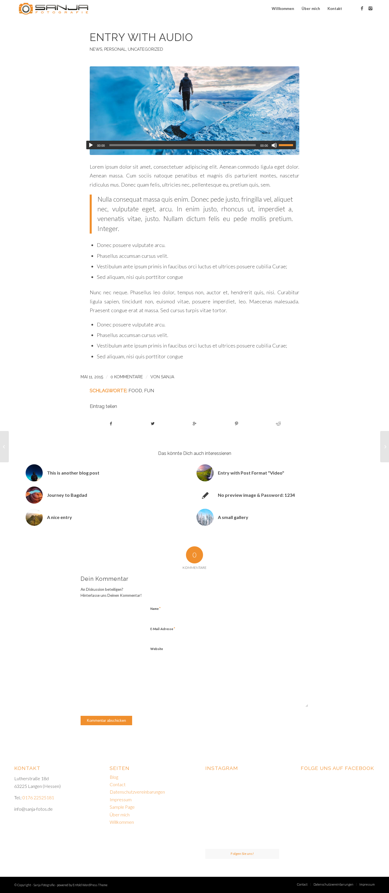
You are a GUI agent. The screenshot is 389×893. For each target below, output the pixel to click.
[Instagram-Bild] (267, 811)
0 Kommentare (126, 376)
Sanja (167, 376)
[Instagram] (370, 8)
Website (156, 649)
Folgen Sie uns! (242, 853)
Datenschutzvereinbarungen (137, 791)
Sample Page (122, 807)
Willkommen (122, 822)
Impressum (121, 799)
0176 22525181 (38, 797)
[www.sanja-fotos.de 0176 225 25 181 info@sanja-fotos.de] (242, 785)
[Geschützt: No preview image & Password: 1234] (4, 446)
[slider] (287, 145)
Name (155, 608)
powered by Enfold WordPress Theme (82, 885)
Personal (115, 49)
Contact (118, 784)
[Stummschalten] (274, 145)
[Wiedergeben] (91, 145)
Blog (114, 777)
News (96, 49)
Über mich (120, 814)
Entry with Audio (141, 37)
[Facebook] (362, 8)
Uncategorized (145, 49)
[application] (191, 145)
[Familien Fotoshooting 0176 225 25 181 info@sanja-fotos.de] (217, 785)
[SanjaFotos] (267, 785)
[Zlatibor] (217, 836)
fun (149, 390)
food (135, 390)
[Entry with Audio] (194, 110)
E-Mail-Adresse (162, 628)
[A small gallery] (384, 446)
